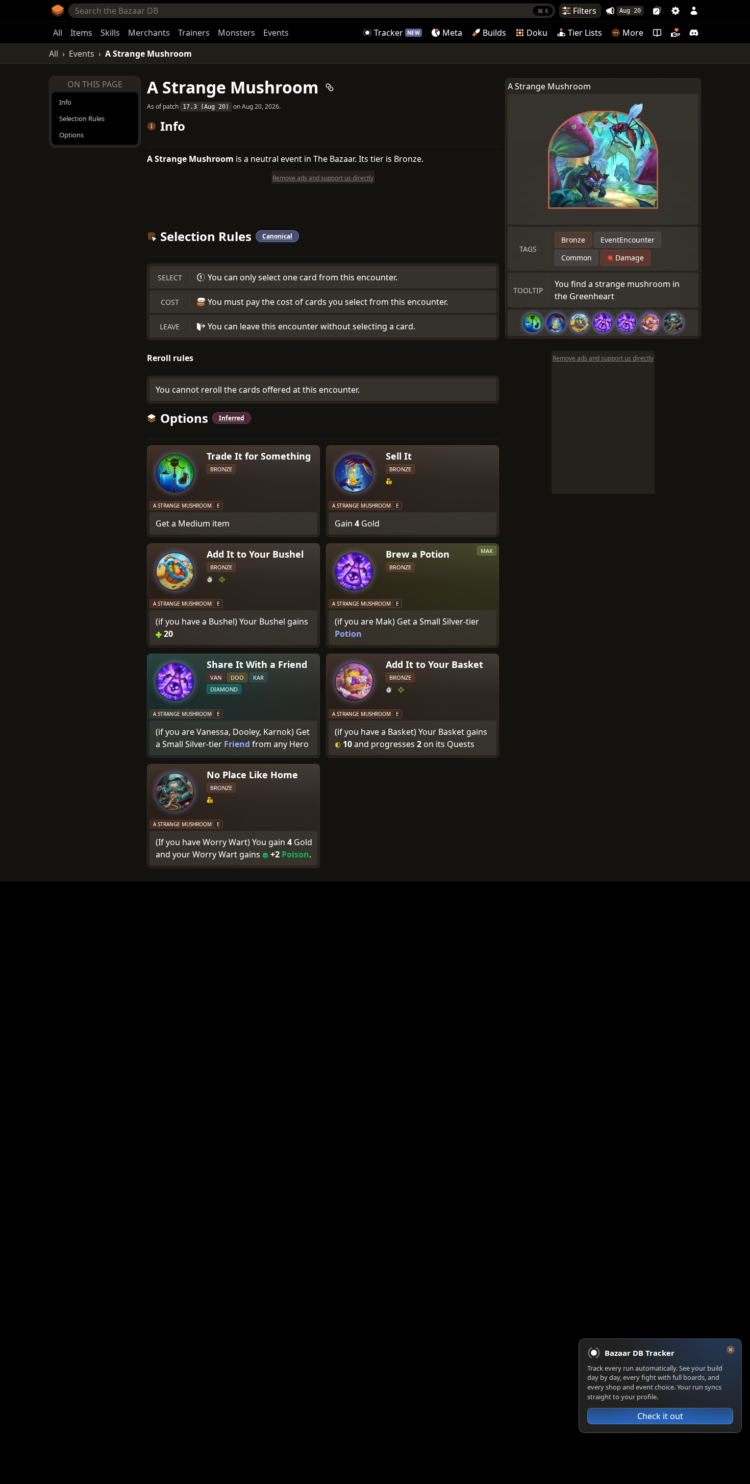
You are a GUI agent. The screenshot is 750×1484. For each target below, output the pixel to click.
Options (71, 134)
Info (65, 102)
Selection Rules (82, 118)
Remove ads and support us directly (603, 358)
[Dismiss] (730, 1349)
